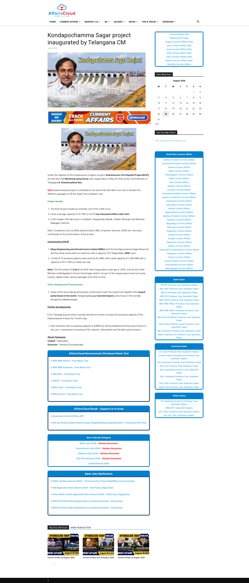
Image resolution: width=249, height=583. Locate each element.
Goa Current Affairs (179, 182)
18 (166, 108)
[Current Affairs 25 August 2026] (64, 544)
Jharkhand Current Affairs (179, 201)
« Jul (157, 123)
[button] (198, 22)
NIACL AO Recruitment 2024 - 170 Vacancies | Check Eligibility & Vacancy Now (94, 481)
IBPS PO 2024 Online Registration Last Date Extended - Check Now (88, 507)
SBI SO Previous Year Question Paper (179, 292)
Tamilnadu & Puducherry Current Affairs (179, 249)
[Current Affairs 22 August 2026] (134, 544)
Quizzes (118, 21)
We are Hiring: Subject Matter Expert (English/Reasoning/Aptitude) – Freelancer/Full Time (99, 422)
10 (159, 103)
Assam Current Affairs (179, 167)
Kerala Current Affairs (179, 208)
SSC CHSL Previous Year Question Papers (179, 411)
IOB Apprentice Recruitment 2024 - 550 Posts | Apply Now (83, 487)
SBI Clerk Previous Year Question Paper (179, 288)
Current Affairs (69, 21)
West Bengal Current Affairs (179, 268)
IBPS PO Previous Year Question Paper (179, 296)
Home (53, 21)
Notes (132, 21)
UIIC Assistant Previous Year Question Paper (179, 362)
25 (166, 114)
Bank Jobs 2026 (99, 443)
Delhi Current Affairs (179, 178)
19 (173, 108)
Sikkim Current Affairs (179, 246)
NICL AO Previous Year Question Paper (179, 366)
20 (180, 108)
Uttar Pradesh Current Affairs (179, 261)
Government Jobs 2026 (99, 448)
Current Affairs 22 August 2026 (131, 557)
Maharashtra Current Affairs (179, 212)
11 (166, 103)
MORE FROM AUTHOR (81, 528)
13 (180, 103)
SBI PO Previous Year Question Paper (179, 285)
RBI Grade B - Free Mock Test (68, 394)
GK (106, 21)
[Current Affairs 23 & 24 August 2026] (99, 544)
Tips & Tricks (149, 21)
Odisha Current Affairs (179, 234)
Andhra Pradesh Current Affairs (179, 159)
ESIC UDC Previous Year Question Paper (179, 383)
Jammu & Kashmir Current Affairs (179, 197)
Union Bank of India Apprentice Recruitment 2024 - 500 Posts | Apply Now (91, 494)
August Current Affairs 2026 (179, 41)
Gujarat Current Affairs (179, 186)
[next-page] (54, 563)
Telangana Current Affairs (179, 253)
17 (159, 108)
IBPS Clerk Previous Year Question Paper (179, 300)
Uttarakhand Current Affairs (179, 264)
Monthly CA (91, 21)
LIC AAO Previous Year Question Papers (179, 351)
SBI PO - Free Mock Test (65, 380)
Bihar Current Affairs (179, 171)
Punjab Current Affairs (179, 238)
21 (187, 108)
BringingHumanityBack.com (172, 140)
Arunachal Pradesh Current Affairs (179, 163)
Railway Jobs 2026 (98, 453)
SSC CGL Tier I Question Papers (179, 415)
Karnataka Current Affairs (179, 204)
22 (193, 108)
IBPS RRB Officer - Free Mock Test (70, 360)
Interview (167, 21)
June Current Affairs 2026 (179, 49)
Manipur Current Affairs (179, 219)
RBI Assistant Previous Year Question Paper (179, 330)
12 (173, 103)
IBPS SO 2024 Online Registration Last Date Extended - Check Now (88, 501)
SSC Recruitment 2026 (98, 458)
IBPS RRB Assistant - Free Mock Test (72, 367)
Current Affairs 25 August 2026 (61, 557)
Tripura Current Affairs (179, 257)
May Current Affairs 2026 (179, 53)
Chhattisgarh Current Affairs (179, 174)
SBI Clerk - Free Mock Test (66, 374)
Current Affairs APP (179, 34)
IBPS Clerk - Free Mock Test (67, 387)
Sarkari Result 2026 (98, 463)
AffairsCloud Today (179, 38)
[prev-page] (49, 563)
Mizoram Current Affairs (179, 227)
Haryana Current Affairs (179, 189)
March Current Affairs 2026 (179, 60)
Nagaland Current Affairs (179, 231)
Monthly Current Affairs (179, 64)
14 (187, 103)
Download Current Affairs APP (68, 416)
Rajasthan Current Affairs (179, 242)
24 (159, 114)
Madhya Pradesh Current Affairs (179, 216)
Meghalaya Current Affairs (179, 223)
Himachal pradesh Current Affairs (179, 193)
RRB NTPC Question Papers (179, 407)
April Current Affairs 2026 (179, 56)
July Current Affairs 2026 (179, 45)
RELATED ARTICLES (58, 528)
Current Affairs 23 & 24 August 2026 (98, 557)
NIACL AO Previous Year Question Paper (179, 387)
